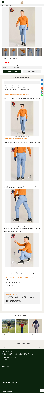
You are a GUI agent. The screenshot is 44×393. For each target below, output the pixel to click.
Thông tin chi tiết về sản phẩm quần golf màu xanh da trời (17, 89)
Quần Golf (11, 5)
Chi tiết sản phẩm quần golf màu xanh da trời (15, 87)
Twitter (10, 387)
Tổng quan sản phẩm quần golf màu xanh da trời (15, 85)
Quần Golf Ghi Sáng (22, 334)
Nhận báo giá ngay (12, 71)
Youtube (15, 387)
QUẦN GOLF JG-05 (36, 320)
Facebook (5, 387)
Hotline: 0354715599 (32, 71)
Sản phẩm (6, 5)
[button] (3, 27)
